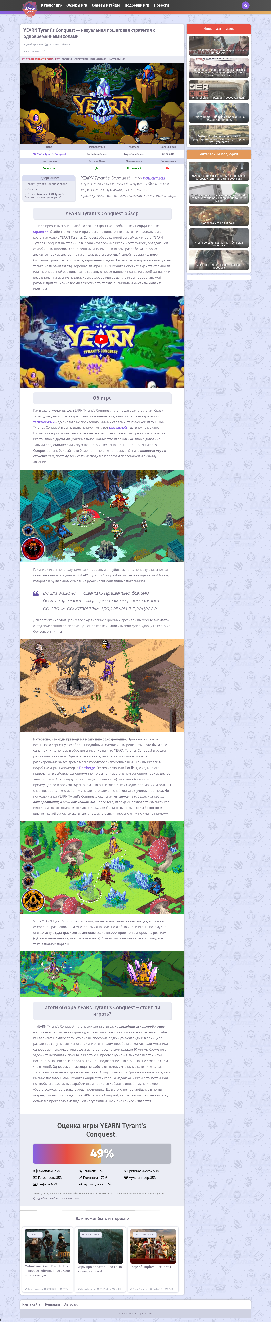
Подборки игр (137, 5)
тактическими (44, 422)
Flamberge (87, 768)
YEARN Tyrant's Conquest (43, 59)
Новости (161, 5)
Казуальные (117, 59)
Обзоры (67, 59)
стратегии (40, 231)
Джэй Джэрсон (35, 44)
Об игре (32, 189)
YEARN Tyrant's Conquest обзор (47, 184)
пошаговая (154, 178)
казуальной (118, 427)
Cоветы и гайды (106, 5)
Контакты (52, 1304)
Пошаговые (98, 59)
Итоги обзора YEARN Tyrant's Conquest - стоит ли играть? (44, 196)
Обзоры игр (76, 5)
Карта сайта (31, 1304)
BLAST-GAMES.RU (130, 1313)
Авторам (71, 1304)
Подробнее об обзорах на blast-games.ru (59, 1198)
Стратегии (81, 59)
